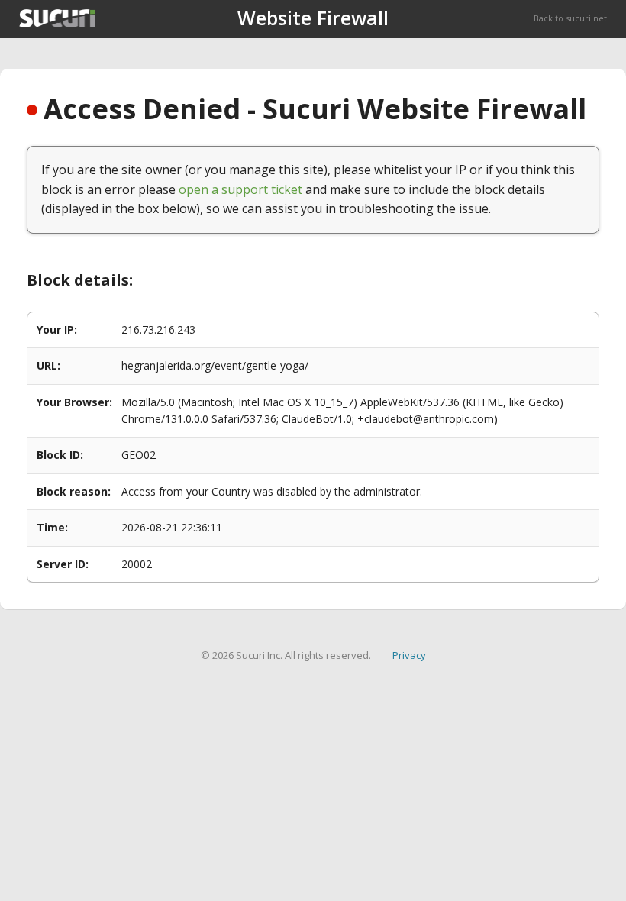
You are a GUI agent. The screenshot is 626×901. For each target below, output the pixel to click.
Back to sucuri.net (570, 18)
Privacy (409, 655)
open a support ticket (240, 189)
